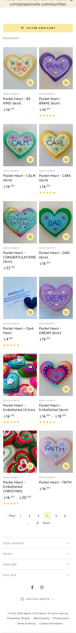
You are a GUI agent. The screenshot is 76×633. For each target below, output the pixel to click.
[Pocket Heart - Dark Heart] (20, 298)
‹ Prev (11, 516)
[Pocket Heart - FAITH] (56, 452)
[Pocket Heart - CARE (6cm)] (56, 145)
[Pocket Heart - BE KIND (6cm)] (20, 68)
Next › (47, 523)
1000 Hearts (24, 613)
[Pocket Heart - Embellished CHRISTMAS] (20, 452)
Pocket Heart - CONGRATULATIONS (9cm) (19, 257)
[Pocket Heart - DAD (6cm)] (56, 222)
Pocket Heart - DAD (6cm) (54, 255)
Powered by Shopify (18, 618)
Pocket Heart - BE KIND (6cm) (17, 101)
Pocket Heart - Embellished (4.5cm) (19, 407)
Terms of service (26, 623)
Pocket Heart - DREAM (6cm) (50, 330)
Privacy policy (61, 618)
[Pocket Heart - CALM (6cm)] (20, 145)
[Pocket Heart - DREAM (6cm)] (56, 298)
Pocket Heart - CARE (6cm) (55, 177)
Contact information (51, 623)
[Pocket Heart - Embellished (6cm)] (56, 375)
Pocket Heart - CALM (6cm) (19, 177)
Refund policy (41, 618)
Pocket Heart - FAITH (55, 482)
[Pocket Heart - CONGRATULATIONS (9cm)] (20, 222)
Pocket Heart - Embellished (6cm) (53, 407)
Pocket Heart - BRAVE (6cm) (50, 101)
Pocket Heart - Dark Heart (18, 330)
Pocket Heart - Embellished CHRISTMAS (14, 486)
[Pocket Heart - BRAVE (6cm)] (56, 68)
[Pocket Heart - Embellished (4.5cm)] (20, 375)
